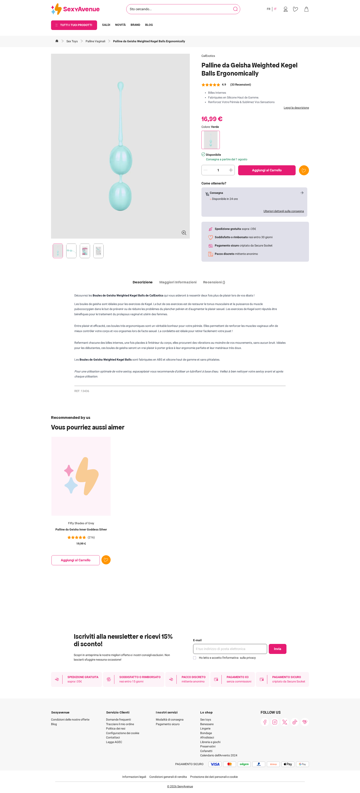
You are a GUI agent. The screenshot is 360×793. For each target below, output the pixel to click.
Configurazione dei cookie (122, 733)
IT (275, 9)
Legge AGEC (114, 742)
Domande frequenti (118, 719)
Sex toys (205, 719)
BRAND (135, 24)
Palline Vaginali (96, 41)
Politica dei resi (115, 728)
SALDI (106, 24)
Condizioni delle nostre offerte (70, 719)
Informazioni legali (134, 776)
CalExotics (208, 55)
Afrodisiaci (207, 737)
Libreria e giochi (210, 742)
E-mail (197, 640)
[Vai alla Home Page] (57, 41)
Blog (54, 724)
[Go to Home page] (75, 9)
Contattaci (113, 737)
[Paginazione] (58, 251)
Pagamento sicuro (168, 724)
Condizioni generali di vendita (168, 776)
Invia (277, 649)
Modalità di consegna (170, 719)
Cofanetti (206, 751)
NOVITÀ (120, 24)
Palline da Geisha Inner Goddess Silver (81, 529)
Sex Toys (72, 41)
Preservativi (207, 746)
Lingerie (205, 728)
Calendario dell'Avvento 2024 (218, 755)
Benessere (207, 724)
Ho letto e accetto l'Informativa (227, 657)
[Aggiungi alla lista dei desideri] (304, 170)
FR (268, 9)
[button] (120, 146)
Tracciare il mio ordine (120, 724)
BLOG (149, 24)
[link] (285, 9)
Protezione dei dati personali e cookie (214, 776)
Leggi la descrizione (296, 107)
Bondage (206, 733)
